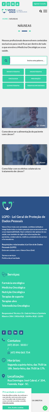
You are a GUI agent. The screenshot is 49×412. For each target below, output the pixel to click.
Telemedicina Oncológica (16, 305)
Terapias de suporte (13, 296)
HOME (5, 19)
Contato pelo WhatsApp (45, 408)
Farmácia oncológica (13, 282)
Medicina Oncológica (13, 287)
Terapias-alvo (9, 301)
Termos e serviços (9, 255)
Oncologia (13, 79)
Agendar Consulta (40, 4)
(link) (33, 250)
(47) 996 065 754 (20, 352)
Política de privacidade (11, 258)
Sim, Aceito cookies (15, 407)
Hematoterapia (13, 72)
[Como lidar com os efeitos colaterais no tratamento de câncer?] (24, 154)
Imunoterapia (36, 72)
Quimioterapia (13, 85)
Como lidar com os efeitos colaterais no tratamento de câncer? (21, 170)
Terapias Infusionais (35, 85)
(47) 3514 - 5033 (17, 344)
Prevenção (36, 79)
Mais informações (8, 403)
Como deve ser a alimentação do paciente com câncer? (22, 133)
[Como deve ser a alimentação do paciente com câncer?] (24, 117)
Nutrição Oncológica (13, 292)
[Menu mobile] (45, 11)
